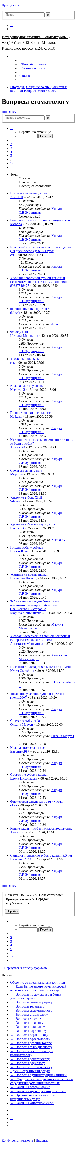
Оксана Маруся (21, 724)
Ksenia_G (17, 528)
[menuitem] (11, 25)
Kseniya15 (17, 389)
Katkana (16, 416)
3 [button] (11, 148)
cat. (12, 255)
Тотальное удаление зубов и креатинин (39, 694)
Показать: (12, 895)
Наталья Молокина (24, 335)
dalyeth (15, 312)
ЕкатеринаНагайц (23, 578)
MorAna (16, 224)
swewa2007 (18, 697)
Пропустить (10, 5)
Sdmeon (15, 501)
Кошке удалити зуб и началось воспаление (41, 828)
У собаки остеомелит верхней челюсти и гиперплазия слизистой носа (40, 638)
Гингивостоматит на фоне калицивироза (40, 220)
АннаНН (16, 197)
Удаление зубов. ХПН (26, 497)
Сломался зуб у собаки (26, 720)
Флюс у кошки (20, 332)
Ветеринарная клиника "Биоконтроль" (35, 37)
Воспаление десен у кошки (30, 193)
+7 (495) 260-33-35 (18, 42)
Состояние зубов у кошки (29, 774)
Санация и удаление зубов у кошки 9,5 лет (41, 855)
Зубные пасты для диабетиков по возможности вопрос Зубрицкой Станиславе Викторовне (34, 605)
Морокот (16, 474)
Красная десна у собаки (27, 386)
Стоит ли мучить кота (26, 470)
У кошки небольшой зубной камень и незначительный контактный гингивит (38, 280)
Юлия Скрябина (22, 670)
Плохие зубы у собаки (26, 547)
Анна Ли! (17, 832)
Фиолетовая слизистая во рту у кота (36, 801)
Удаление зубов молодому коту (33, 524)
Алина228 (17, 447)
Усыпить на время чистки (29, 574)
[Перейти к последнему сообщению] (42, 212)
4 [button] (11, 152)
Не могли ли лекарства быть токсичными (40, 667)
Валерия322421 (21, 859)
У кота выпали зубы (25, 359)
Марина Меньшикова (25, 613)
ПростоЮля (19, 551)
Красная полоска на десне (29, 747)
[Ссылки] (11, 56)
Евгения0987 (19, 751)
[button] (11, 128)
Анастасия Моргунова (26, 643)
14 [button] (12, 163)
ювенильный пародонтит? (29, 309)
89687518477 (19, 285)
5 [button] (11, 155)
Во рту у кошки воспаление (30, 412)
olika (13, 805)
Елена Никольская (23, 778)
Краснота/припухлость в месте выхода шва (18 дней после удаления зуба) (41, 249)
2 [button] (11, 144)
